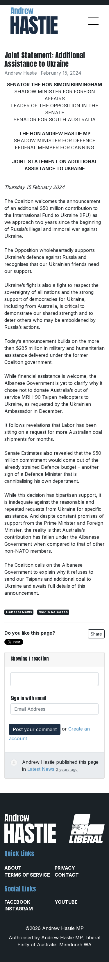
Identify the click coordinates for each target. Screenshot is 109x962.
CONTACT (67, 875)
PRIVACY (65, 868)
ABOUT (13, 868)
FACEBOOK (17, 902)
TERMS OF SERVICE (27, 875)
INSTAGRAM (18, 909)
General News (19, 612)
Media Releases (53, 612)
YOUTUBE (66, 902)
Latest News (40, 769)
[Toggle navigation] (93, 21)
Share (96, 633)
